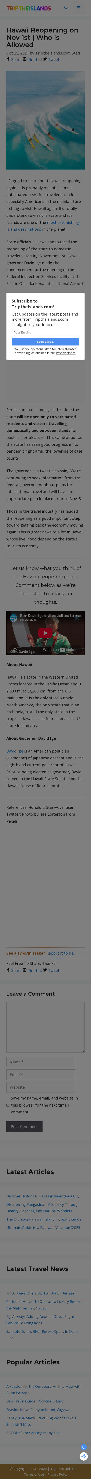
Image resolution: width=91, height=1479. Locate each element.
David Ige (14, 751)
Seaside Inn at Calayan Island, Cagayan (39, 1409)
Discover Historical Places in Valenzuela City (43, 1196)
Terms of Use (34, 1474)
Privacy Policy (58, 1474)
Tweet (53, 59)
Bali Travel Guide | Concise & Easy (35, 1401)
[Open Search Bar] (66, 7)
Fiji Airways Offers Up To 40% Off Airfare (40, 1293)
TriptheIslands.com (64, 1468)
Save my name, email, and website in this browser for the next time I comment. (44, 1104)
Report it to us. (60, 953)
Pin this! (34, 59)
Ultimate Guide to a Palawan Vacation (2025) (43, 1227)
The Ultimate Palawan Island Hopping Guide (43, 1219)
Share (16, 59)
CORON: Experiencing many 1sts (33, 1432)
